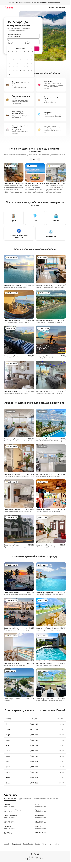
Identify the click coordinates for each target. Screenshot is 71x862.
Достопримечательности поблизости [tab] (46, 799)
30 (31, 71)
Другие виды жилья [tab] (25, 799)
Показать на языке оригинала (50, 2)
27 (20, 71)
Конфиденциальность (31, 859)
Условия (42, 859)
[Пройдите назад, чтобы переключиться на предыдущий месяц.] (10, 48)
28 (24, 71)
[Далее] (38, 159)
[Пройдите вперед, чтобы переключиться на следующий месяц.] (31, 48)
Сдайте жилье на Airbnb (56, 8)
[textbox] (15, 43)
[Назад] (30, 159)
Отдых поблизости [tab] (10, 799)
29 (28, 71)
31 (9, 74)
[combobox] (23, 36)
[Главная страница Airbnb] (8, 8)
